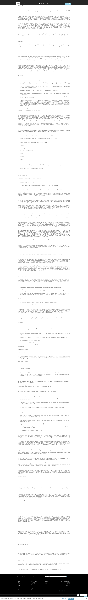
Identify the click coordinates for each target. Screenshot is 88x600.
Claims (19, 591)
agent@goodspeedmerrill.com (25, 354)
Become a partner (34, 581)
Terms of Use (25, 31)
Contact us (46, 585)
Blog (48, 3)
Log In (69, 1)
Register (32, 589)
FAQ (18, 589)
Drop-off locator (20, 592)
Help (52, 3)
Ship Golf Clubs (20, 1)
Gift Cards (64, 1)
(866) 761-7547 (68, 585)
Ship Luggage (32, 1)
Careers (46, 583)
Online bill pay (33, 583)
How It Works (31, 3)
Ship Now (68, 3)
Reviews (46, 582)
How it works (20, 588)
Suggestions (47, 584)
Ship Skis (26, 1)
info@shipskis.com (67, 587)
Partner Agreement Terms (35, 584)
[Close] (87, 598)
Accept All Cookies (70, 598)
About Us (46, 581)
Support (19, 590)
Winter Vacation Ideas (40, 3)
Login (32, 588)
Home (19, 581)
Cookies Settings (64, 598)
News (19, 584)
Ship (18, 582)
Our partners (33, 582)
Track (26, 3)
